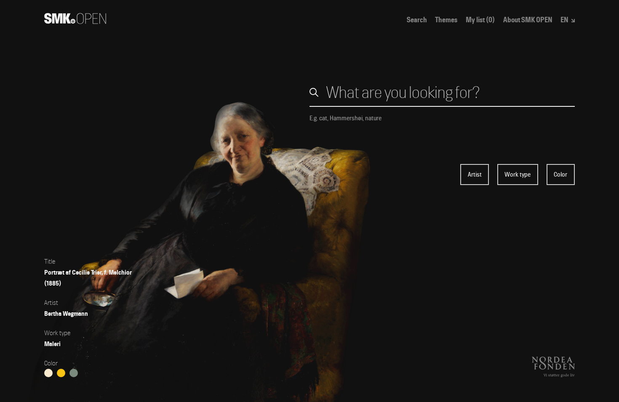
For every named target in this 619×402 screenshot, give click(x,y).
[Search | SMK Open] (75, 21)
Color (560, 174)
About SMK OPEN (527, 20)
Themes (446, 20)
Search (417, 20)
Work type (517, 174)
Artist (475, 174)
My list (480, 20)
